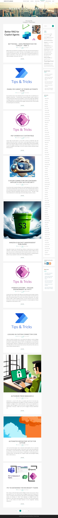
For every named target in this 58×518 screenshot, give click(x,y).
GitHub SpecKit (51, 50)
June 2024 (46, 146)
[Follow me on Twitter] (45, 263)
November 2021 (47, 206)
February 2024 (47, 154)
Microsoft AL (46, 53)
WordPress (31, 516)
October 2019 (47, 236)
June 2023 (46, 170)
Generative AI (47, 49)
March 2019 (46, 240)
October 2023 (47, 162)
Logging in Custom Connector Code (22, 334)
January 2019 (47, 242)
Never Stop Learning (8, 1)
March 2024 (46, 152)
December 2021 (47, 204)
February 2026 (47, 110)
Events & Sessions (48, 1)
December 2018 (47, 244)
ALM (51, 34)
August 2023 (47, 166)
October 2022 (47, 186)
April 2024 (46, 150)
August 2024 (47, 142)
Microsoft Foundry (26, 1)
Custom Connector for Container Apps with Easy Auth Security (22, 181)
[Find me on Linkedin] (47, 263)
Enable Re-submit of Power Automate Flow (22, 90)
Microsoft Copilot (50, 53)
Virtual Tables (49, 66)
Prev (16, 510)
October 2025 (47, 118)
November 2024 (47, 138)
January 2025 (47, 134)
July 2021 (46, 208)
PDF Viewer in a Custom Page (22, 136)
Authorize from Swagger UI (22, 396)
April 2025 (46, 128)
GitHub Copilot (46, 50)
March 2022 (46, 198)
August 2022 (47, 188)
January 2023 (47, 180)
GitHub (52, 49)
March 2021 (46, 214)
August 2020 (47, 222)
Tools (46, 66)
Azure (50, 37)
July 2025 (46, 124)
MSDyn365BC (47, 57)
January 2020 (47, 230)
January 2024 (47, 156)
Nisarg (38, 516)
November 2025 (47, 116)
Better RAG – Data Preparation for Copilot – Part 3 (22, 44)
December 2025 (47, 114)
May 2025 (46, 126)
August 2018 (47, 250)
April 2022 (46, 196)
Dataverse (46, 46)
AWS (48, 37)
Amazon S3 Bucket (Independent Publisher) (22, 243)
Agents (45, 34)
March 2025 (46, 130)
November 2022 (47, 184)
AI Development (48, 34)
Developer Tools (48, 47)
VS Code (52, 66)
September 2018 (47, 248)
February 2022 (47, 200)
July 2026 (46, 100)
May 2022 (46, 194)
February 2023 (47, 178)
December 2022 (47, 182)
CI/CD (52, 42)
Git (50, 49)
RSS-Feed (47, 269)
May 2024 (46, 148)
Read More (22, 58)
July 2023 (46, 168)
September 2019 (47, 238)
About (53, 1)
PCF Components (48, 59)
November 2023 (47, 160)
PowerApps (42, 1)
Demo (50, 45)
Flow (51, 47)
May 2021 (46, 212)
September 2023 (47, 164)
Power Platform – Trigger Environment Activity (22, 288)
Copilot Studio (37, 1)
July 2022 (46, 190)
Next (28, 510)
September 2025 (47, 120)
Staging (45, 66)
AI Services (32, 1)
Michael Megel (25, 47)
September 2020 (47, 220)
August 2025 (47, 122)
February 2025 (47, 132)
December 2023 (47, 158)
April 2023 (46, 174)
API (50, 35)
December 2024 (47, 136)
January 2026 (47, 112)
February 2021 (47, 216)
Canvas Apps (49, 42)
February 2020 (47, 228)
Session (50, 63)
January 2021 (47, 218)
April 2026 (46, 106)
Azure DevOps (47, 40)
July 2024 (46, 144)
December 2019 (47, 232)
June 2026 (46, 102)
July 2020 (46, 224)
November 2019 (47, 234)
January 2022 (47, 202)
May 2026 (46, 104)
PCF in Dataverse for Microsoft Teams (22, 488)
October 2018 (47, 246)
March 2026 (46, 108)
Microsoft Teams (46, 56)
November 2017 (47, 254)
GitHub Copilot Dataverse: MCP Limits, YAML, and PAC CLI (49, 78)
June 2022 (46, 192)
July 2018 (46, 252)
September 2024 (47, 140)
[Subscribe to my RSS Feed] (50, 263)
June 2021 (46, 210)
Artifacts (45, 37)
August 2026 (47, 98)
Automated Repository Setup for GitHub (22, 442)
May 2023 (46, 172)
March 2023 (46, 176)
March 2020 (46, 226)
